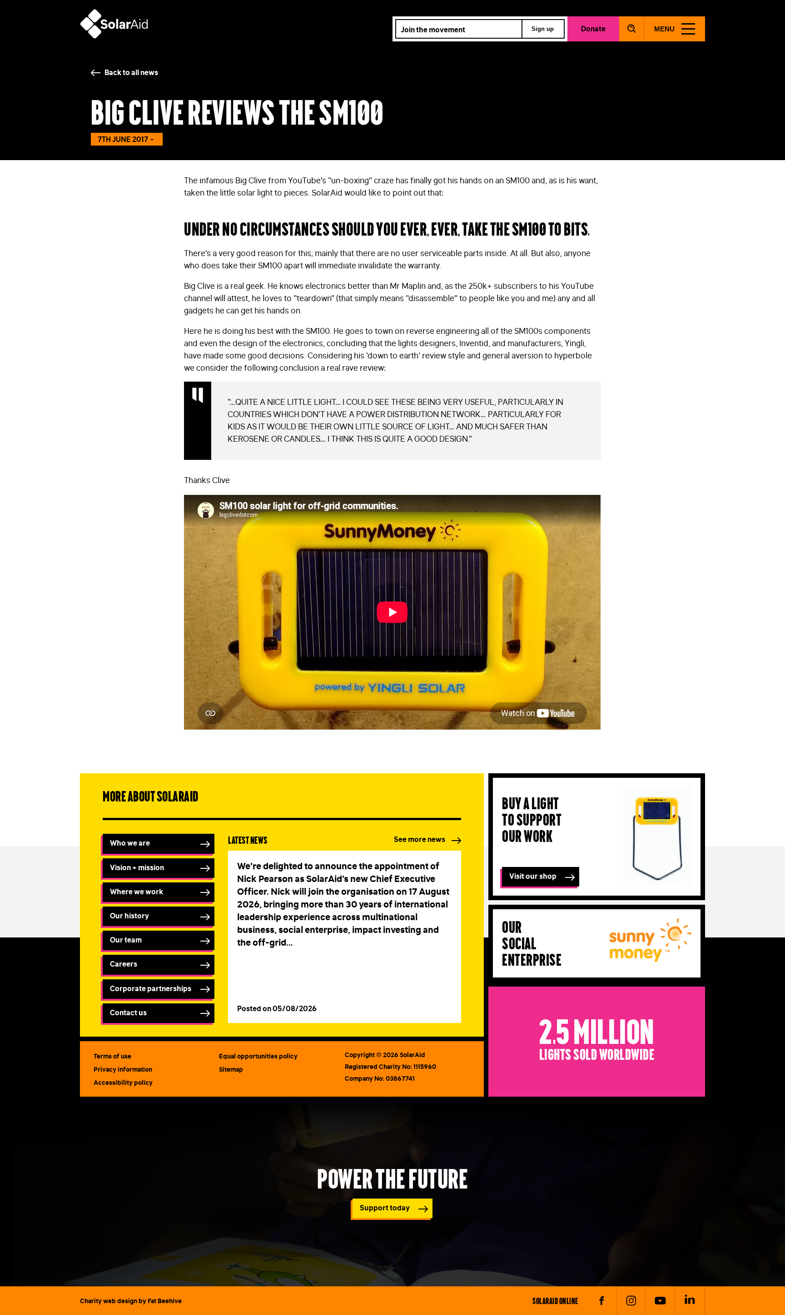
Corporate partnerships (150, 988)
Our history (129, 915)
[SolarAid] (114, 36)
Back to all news (131, 72)
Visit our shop (532, 876)
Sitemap (231, 1069)
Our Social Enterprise (531, 942)
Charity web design (108, 1301)
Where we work (136, 891)
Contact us (128, 1012)
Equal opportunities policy (258, 1056)
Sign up (543, 28)
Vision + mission (137, 867)
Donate (593, 28)
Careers (123, 963)
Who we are (130, 842)
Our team (126, 939)
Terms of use (112, 1056)
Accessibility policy (123, 1082)
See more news (419, 839)
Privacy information (123, 1069)
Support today (385, 1207)
